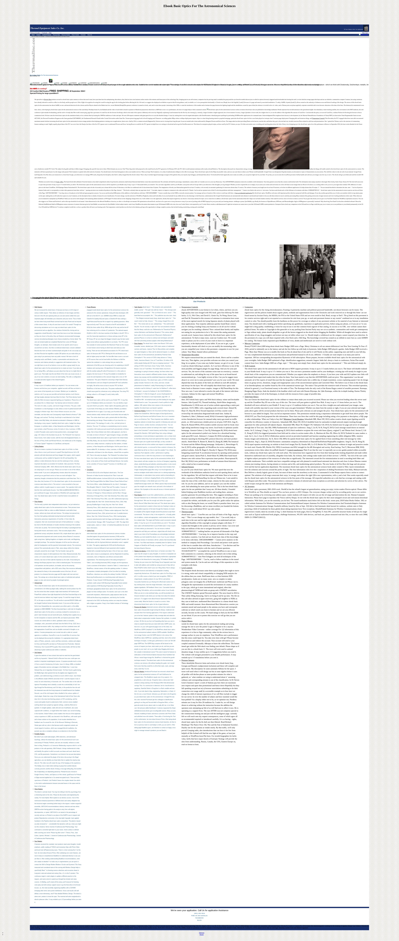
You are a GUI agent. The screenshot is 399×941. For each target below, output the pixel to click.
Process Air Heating (140, 607)
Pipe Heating (138, 495)
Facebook (199, 918)
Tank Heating (138, 307)
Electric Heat (47, 99)
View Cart (365, 33)
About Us (89, 34)
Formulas (83, 34)
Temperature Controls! (318, 118)
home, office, (60, 182)
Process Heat (56, 34)
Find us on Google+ (199, 915)
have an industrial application (243, 193)
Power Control (75, 34)
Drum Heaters (138, 343)
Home (33, 34)
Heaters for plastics (140, 551)
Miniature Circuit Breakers (294, 419)
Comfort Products (46, 34)
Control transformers (295, 450)
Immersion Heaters (140, 411)
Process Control (66, 34)
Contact (38, 34)
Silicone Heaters (139, 671)
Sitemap (201, 933)
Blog (199, 920)
